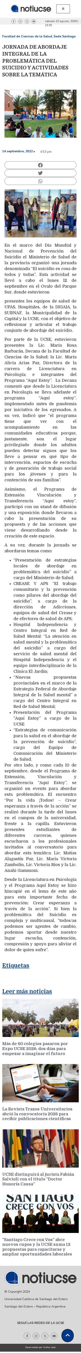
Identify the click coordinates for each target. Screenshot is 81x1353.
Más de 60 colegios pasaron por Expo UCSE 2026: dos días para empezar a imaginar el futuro (35, 1048)
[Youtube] (34, 21)
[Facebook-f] (13, 21)
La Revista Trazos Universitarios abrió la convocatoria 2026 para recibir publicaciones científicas (37, 1114)
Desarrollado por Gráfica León (40, 1347)
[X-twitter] (27, 21)
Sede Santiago (65, 36)
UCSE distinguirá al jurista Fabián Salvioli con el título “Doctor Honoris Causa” (38, 1179)
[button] (40, 165)
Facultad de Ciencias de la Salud (27, 36)
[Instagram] (20, 21)
